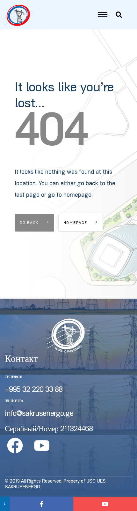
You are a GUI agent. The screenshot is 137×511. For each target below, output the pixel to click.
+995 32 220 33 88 (33, 390)
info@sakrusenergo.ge (39, 414)
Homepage (76, 223)
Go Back (30, 223)
